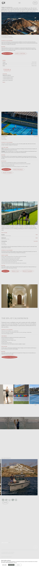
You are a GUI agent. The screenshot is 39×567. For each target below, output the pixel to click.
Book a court (7, 53)
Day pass (5, 271)
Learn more (15, 562)
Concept (2, 505)
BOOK (35, 2)
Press (2, 509)
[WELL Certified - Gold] (12, 499)
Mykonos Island (4, 529)
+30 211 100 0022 (5, 539)
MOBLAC (12, 553)
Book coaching (7, 172)
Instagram (3, 516)
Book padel (6, 169)
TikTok (2, 517)
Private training (27, 271)
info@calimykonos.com (6, 541)
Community (3, 507)
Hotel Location (3, 526)
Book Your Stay (4, 525)
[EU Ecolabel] (9, 499)
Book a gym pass (20, 53)
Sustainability (3, 508)
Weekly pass (15, 271)
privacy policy (3, 556)
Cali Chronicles (3, 530)
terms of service (9, 556)
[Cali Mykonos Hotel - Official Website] (3, 3)
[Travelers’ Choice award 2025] (16, 499)
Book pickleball (18, 169)
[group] (19, 477)
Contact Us (3, 533)
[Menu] (19, 2)
